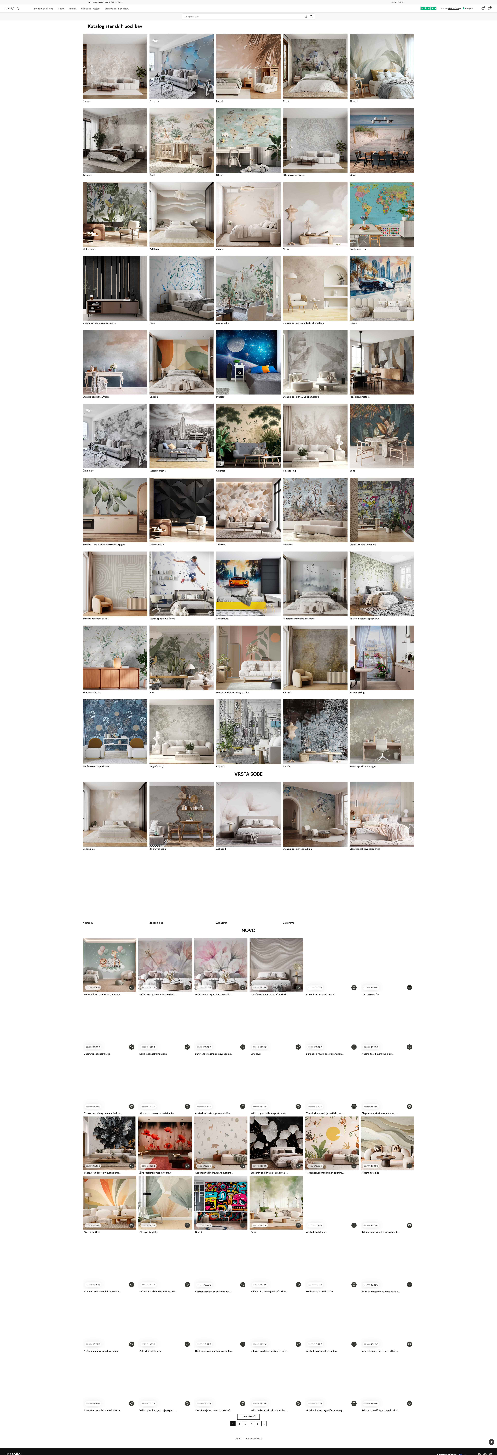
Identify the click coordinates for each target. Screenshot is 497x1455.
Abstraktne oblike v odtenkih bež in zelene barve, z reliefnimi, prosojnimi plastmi (214, 1291)
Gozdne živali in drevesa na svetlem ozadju (214, 1172)
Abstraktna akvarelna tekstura (321, 1350)
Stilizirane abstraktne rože (153, 1053)
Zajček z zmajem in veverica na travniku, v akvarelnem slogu (381, 1291)
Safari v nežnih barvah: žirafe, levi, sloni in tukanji (269, 1350)
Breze (254, 1232)
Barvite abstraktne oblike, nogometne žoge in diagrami (214, 1053)
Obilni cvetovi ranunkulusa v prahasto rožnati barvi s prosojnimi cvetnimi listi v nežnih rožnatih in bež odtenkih (214, 1350)
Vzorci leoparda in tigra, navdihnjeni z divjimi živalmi (381, 1350)
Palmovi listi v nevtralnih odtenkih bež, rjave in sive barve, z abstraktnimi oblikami (103, 1291)
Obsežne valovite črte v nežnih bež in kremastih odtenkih (269, 994)
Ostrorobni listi (92, 1232)
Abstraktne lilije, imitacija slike (377, 1053)
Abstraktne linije (370, 1172)
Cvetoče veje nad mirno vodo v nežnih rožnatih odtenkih (214, 1410)
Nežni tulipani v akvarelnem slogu (101, 1350)
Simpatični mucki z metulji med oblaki (325, 1053)
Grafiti (198, 1232)
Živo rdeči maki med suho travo (155, 1172)
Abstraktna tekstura (316, 1232)
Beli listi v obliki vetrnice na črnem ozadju (269, 1172)
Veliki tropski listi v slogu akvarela (268, 1113)
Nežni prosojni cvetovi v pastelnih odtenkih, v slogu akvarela (158, 994)
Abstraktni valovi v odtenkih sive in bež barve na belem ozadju (103, 1410)
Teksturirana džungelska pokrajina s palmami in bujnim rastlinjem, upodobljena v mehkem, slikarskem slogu (381, 1410)
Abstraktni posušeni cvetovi (320, 994)
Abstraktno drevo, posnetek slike (156, 1113)
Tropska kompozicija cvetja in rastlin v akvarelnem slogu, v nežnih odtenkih (325, 1113)
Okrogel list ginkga (149, 1232)
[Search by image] (306, 16)
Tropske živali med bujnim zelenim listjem (325, 1172)
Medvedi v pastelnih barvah (320, 1291)
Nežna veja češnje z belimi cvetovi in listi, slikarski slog (158, 1291)
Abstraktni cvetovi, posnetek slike (212, 1113)
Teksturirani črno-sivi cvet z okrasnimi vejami (103, 1172)
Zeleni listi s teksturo (150, 1350)
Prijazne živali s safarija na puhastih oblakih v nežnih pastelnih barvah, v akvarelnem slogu (103, 994)
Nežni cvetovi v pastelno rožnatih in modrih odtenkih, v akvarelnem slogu (214, 994)
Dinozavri (256, 1053)
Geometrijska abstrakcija (97, 1053)
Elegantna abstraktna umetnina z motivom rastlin (381, 1113)
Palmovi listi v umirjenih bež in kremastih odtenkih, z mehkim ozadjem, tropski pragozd (269, 1291)
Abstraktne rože (370, 994)
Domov (238, 1438)
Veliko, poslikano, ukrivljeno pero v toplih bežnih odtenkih (158, 1410)
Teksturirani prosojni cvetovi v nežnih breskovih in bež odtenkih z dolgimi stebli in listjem (381, 1232)
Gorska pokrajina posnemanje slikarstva (103, 1113)
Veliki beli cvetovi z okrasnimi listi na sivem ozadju (269, 1410)
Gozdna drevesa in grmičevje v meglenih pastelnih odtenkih (325, 1410)
